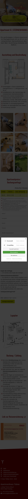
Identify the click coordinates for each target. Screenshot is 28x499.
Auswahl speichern (14, 249)
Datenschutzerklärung (17, 258)
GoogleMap (10, 245)
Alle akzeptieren (14, 252)
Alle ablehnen (14, 255)
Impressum (8, 258)
